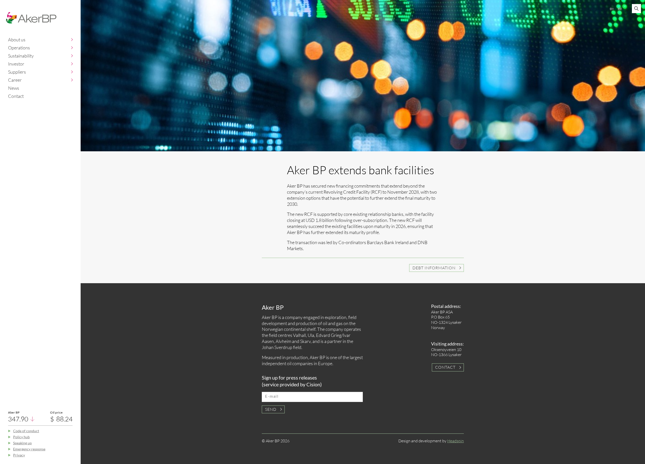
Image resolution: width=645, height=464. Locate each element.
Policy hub (21, 437)
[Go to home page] (31, 17)
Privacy (19, 455)
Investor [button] (16, 64)
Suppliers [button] (17, 72)
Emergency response (29, 449)
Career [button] (15, 80)
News (13, 88)
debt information (434, 267)
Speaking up (22, 443)
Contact (16, 96)
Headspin (455, 440)
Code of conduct (26, 431)
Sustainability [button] (21, 56)
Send (270, 409)
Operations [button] (19, 47)
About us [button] (16, 39)
